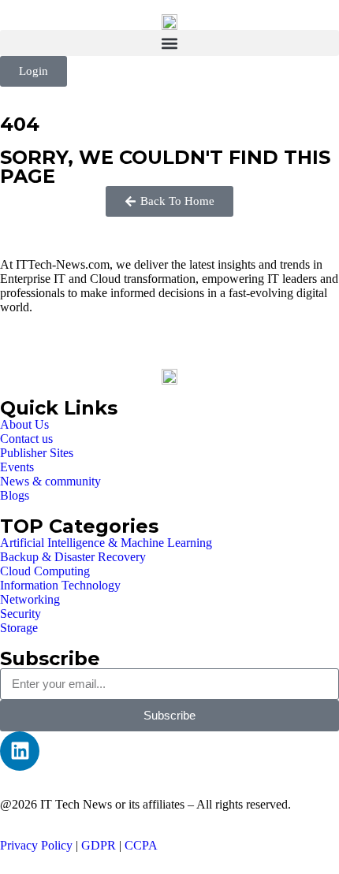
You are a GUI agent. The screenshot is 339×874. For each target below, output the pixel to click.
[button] (169, 43)
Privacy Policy (36, 845)
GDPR (98, 845)
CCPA (141, 845)
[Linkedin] (19, 751)
